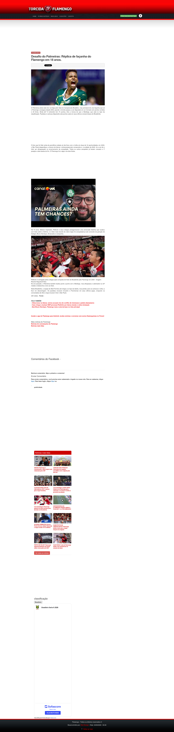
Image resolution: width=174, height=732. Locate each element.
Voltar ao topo (88, 729)
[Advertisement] (110, 9)
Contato (71, 16)
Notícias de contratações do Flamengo (44, 324)
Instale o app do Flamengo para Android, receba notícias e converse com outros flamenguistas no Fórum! (67, 316)
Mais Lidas (54, 16)
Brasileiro (38, 602)
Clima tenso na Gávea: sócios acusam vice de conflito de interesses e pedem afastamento (63, 303)
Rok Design (85, 725)
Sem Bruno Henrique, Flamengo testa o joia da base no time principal (56, 307)
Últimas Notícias (43, 16)
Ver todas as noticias (42, 553)
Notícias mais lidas (37, 326)
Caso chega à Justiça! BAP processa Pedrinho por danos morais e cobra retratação (60, 305)
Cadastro (62, 16)
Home (34, 16)
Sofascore (53, 718)
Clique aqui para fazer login (128, 16)
